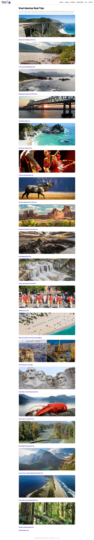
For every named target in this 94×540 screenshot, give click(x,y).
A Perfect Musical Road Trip (26, 175)
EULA (58, 538)
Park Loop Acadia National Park (27, 67)
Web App (61, 2)
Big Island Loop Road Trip (25, 148)
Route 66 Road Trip (24, 530)
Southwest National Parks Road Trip (28, 229)
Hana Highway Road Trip (25, 256)
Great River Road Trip (24, 121)
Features (67, 2)
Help (86, 2)
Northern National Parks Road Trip (28, 202)
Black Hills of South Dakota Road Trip (28, 392)
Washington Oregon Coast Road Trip (28, 94)
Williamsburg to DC (24, 310)
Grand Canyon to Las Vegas (26, 365)
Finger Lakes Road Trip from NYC (27, 283)
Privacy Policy (52, 538)
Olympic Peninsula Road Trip (26, 527)
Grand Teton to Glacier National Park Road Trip (31, 473)
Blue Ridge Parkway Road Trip (26, 446)
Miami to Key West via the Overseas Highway (30, 337)
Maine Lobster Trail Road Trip (26, 419)
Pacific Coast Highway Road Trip (27, 40)
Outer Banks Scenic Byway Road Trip (28, 500)
